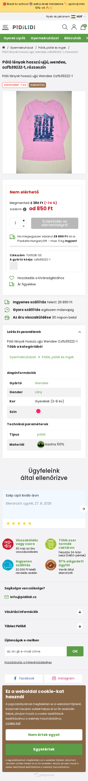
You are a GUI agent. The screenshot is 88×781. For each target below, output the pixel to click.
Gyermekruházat (45, 38)
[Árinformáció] (24, 209)
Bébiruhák (72, 38)
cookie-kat (13, 723)
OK (75, 651)
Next (83, 509)
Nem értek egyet (44, 734)
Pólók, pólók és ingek (52, 48)
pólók (41, 434)
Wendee (41, 383)
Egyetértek (44, 749)
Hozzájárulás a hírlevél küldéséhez (28, 662)
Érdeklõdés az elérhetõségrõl (55, 223)
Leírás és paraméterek (24, 332)
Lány (38, 392)
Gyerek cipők (14, 38)
